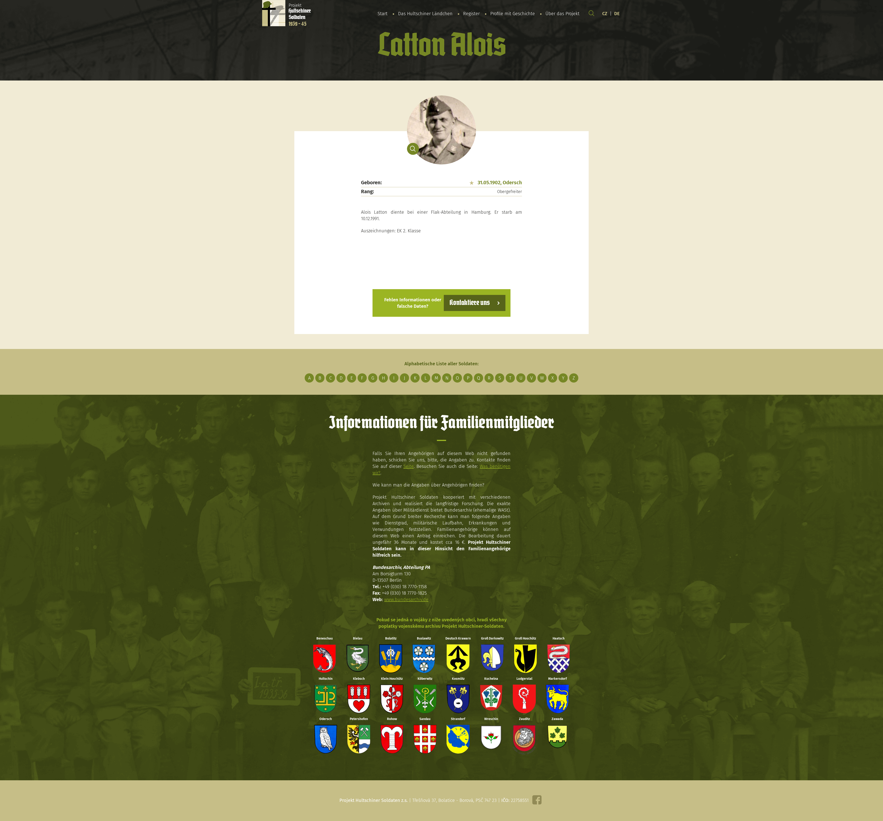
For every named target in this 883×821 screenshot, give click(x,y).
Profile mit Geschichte (512, 13)
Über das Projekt (562, 13)
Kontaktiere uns (470, 303)
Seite (408, 466)
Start (382, 13)
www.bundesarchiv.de (406, 599)
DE (617, 13)
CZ (604, 13)
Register (471, 13)
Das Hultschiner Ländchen (425, 13)
